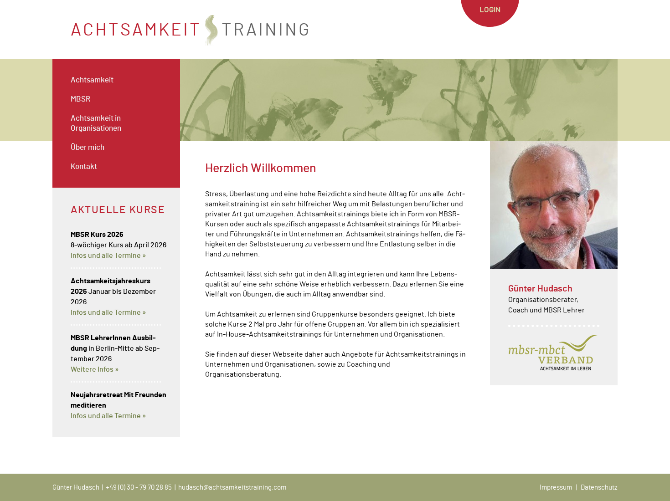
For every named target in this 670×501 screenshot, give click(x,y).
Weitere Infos (92, 369)
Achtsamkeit (92, 80)
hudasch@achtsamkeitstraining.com (232, 487)
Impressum (556, 487)
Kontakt (84, 166)
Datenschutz (599, 487)
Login (489, 10)
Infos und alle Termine (106, 255)
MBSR (80, 99)
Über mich (87, 147)
